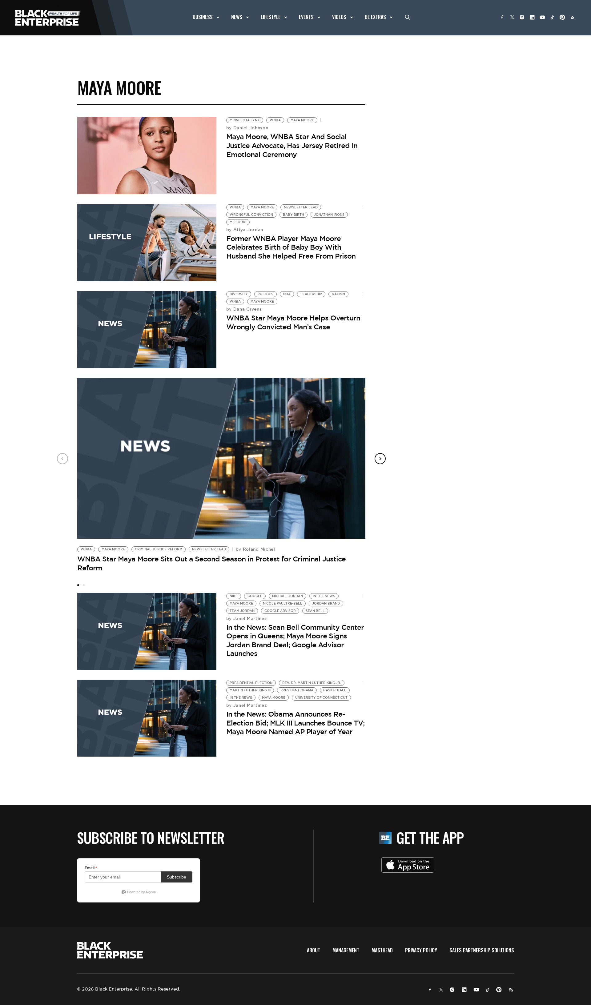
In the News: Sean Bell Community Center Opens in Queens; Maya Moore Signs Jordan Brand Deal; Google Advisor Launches (295, 640)
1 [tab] (78, 585)
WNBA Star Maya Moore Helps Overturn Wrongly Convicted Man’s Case (293, 322)
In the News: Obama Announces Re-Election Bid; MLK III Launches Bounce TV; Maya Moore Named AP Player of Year (295, 723)
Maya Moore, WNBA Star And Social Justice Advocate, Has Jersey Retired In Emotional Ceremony (291, 145)
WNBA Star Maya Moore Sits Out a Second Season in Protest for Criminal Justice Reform (211, 563)
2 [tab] (84, 585)
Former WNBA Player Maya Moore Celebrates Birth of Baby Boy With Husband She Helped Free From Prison (291, 247)
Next (380, 458)
